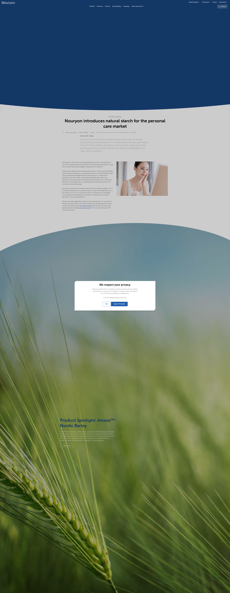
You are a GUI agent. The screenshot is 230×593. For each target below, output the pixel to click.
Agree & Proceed (119, 304)
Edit (106, 304)
